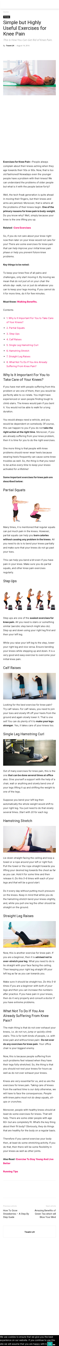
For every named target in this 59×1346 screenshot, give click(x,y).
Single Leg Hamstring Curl (22, 345)
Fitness (6, 17)
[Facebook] (6, 53)
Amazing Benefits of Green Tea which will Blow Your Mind (45, 1214)
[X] (13, 53)
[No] (54, 1344)
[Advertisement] (29, 129)
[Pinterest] (21, 53)
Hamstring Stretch (17, 350)
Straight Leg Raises (18, 356)
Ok (49, 1344)
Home (6, 12)
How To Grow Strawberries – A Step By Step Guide (16, 1214)
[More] (35, 53)
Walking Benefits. (27, 301)
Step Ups (13, 333)
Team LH (10, 45)
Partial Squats (15, 327)
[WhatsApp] (28, 53)
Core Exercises (22, 227)
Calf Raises (14, 339)
